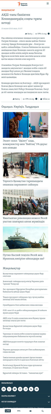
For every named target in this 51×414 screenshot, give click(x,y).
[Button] (28, 33)
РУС (19, 411)
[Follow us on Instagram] (20, 389)
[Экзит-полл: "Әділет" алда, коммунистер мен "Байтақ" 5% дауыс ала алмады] (25, 125)
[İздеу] (42, 411)
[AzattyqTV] (30, 411)
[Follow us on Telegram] (25, 389)
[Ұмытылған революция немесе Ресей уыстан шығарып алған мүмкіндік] (25, 202)
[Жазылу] (36, 389)
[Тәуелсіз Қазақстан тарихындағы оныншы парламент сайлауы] (25, 165)
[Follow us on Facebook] (3, 389)
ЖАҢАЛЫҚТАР (8, 10)
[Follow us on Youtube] (14, 389)
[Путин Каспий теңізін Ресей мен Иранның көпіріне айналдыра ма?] (25, 239)
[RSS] (31, 389)
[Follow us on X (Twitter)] (9, 389)
